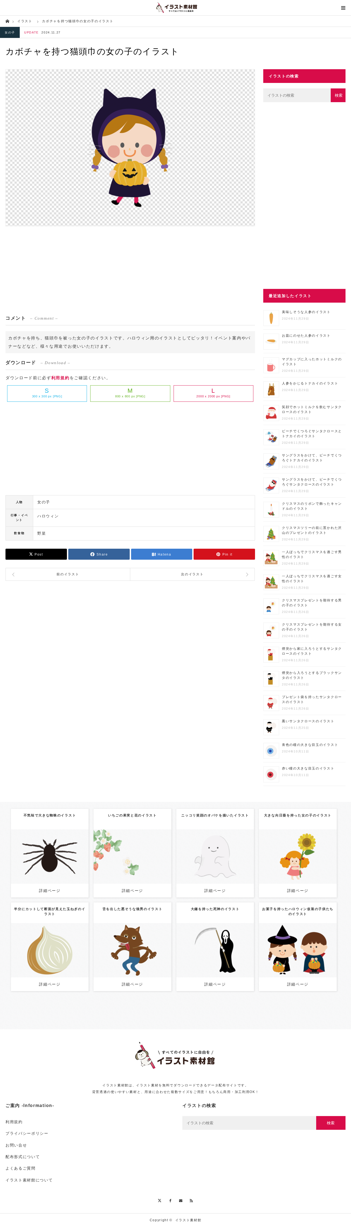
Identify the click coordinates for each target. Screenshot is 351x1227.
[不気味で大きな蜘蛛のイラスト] (50, 864)
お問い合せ (16, 1145)
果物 (146, 852)
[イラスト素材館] (175, 7)
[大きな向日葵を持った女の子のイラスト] (297, 864)
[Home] (7, 21)
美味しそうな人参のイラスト (306, 312)
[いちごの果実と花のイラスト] (132, 864)
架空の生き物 (214, 852)
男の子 (290, 946)
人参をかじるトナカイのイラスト (310, 383)
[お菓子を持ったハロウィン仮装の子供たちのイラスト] (297, 958)
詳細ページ (49, 890)
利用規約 (60, 377)
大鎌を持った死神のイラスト (215, 909)
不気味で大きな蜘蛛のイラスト (50, 815)
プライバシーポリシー (27, 1133)
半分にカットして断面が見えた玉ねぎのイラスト (49, 911)
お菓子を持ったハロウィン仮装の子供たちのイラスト (297, 911)
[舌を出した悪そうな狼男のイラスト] (132, 960)
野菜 (41, 533)
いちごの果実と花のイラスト (132, 815)
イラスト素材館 (188, 1220)
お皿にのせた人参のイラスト (306, 336)
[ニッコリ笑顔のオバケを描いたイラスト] (215, 864)
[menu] (343, 7)
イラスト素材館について (29, 1180)
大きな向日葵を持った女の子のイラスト (298, 815)
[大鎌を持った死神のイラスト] (215, 958)
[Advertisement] (130, 270)
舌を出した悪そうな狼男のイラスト (133, 909)
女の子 (10, 32)
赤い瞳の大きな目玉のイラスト (308, 768)
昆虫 (49, 852)
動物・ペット (130, 943)
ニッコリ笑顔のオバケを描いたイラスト (215, 815)
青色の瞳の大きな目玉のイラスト (310, 745)
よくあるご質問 (20, 1168)
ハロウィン (48, 516)
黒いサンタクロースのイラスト (308, 721)
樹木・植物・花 (316, 852)
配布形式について (22, 1157)
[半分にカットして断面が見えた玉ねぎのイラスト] (50, 958)
